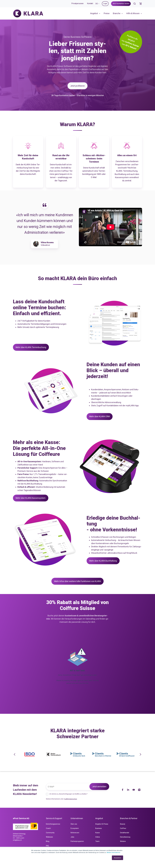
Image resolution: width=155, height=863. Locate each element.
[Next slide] (140, 754)
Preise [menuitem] (106, 13)
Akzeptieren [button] (117, 858)
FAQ (47, 846)
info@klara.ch (17, 840)
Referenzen (75, 833)
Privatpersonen (77, 3)
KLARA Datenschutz (70, 799)
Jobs (72, 837)
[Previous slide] (14, 754)
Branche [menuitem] (116, 13)
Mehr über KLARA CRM (99, 416)
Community (50, 833)
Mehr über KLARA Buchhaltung (103, 561)
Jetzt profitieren (77, 86)
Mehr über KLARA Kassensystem (31, 498)
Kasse (97, 833)
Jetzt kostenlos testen (120, 4)
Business (98, 828)
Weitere (123, 841)
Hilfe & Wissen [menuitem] (133, 13)
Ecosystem (75, 828)
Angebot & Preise (101, 824)
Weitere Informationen (113, 852)
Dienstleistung (125, 837)
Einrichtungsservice (53, 824)
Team (97, 841)
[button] (134, 3)
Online (97, 837)
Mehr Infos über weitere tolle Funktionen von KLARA (77, 581)
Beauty (122, 824)
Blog (47, 841)
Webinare (49, 837)
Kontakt (90, 3)
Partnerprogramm (77, 841)
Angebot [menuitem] (94, 13)
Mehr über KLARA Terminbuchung (31, 347)
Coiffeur (123, 828)
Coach (48, 828)
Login (105, 4)
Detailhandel (124, 833)
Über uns (74, 824)
